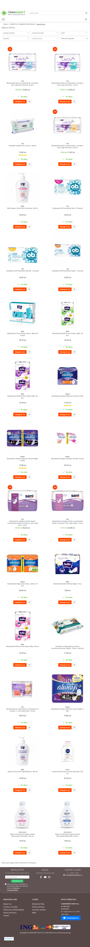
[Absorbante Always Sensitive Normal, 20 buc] (67, 438)
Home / (6, 24)
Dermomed (22, 832)
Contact (6, 915)
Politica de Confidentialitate (13, 889)
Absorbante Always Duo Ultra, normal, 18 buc (22, 585)
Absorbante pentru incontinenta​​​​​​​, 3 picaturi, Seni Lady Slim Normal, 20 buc (22, 84)
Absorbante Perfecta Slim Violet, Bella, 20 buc (22, 397)
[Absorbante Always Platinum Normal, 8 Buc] (67, 375)
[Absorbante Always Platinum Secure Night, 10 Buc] (22, 438)
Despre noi (7, 904)
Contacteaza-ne (72, 918)
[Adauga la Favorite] (29, 101)
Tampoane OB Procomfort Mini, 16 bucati (67, 208)
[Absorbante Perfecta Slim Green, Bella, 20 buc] (67, 313)
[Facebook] (41, 877)
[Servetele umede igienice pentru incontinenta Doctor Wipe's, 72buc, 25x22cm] (67, 626)
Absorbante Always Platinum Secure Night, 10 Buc (22, 460)
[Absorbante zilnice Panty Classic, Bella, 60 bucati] (22, 313)
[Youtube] (45, 877)
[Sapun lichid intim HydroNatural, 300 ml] (22, 751)
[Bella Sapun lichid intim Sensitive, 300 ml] (22, 187)
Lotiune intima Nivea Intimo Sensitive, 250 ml (67, 773)
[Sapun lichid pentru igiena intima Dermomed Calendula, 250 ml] (22, 813)
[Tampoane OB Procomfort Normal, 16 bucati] (22, 250)
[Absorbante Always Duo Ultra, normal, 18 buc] (22, 563)
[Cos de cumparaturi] (86, 19)
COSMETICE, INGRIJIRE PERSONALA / (22, 24)
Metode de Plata (38, 904)
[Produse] (3, 20)
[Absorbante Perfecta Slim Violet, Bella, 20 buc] (22, 375)
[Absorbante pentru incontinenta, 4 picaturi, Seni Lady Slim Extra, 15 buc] (67, 62)
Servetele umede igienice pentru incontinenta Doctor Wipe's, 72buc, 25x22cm (67, 647)
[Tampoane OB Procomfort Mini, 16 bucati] (67, 188)
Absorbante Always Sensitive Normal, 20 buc (67, 459)
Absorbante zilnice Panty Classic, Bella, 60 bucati (22, 334)
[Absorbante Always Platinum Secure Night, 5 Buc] (67, 688)
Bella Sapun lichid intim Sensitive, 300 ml (22, 208)
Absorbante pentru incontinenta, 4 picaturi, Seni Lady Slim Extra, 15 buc (67, 84)
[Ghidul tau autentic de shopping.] (9, 938)
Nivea (67, 769)
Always (67, 394)
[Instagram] (49, 877)
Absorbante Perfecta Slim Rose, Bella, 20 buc (22, 646)
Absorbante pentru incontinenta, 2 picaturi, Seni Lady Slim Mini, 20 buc (67, 147)
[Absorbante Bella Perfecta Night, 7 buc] (67, 563)
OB (67, 206)
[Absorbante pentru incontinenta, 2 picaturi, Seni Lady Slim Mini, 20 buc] (67, 125)
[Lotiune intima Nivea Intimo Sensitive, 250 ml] (67, 751)
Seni (22, 81)
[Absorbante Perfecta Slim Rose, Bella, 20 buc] (22, 626)
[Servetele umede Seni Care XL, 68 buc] (22, 125)
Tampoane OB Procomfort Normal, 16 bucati (22, 271)
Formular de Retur (39, 910)
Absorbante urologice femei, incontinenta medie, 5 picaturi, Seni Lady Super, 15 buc (67, 522)
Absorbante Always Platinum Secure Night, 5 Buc (67, 710)
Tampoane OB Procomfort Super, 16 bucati (67, 271)
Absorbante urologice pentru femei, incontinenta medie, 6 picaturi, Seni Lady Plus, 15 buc (22, 523)
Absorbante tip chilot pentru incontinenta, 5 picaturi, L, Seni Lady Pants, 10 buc (22, 710)
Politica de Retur (38, 907)
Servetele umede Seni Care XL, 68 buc (22, 146)
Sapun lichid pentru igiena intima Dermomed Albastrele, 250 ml (67, 835)
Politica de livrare (9, 913)
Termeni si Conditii (10, 907)
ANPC (34, 913)
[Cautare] (86, 13)
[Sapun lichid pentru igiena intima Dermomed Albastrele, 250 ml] (67, 813)
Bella (22, 206)
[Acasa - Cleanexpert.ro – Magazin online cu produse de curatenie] (13, 13)
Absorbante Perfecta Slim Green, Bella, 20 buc (67, 334)
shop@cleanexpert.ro (74, 875)
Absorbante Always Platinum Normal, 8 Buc (68, 396)
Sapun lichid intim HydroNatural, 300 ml (22, 772)
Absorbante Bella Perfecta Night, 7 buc (67, 584)
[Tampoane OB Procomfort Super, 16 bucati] (67, 250)
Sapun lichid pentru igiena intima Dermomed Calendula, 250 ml (22, 835)
